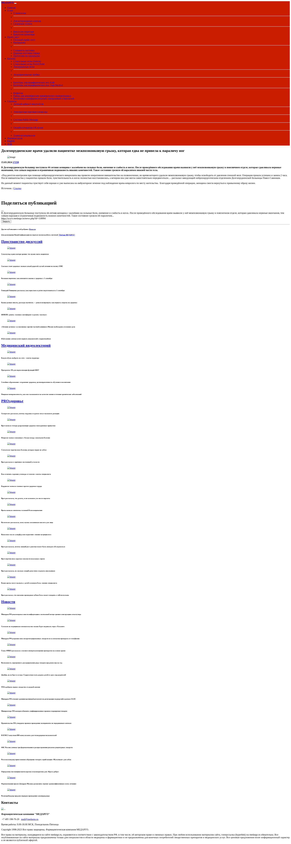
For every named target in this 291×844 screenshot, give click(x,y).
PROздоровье (12, 401)
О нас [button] (10, 10)
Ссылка (17, 188)
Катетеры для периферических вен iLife (34, 82)
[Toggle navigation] (15, 3)
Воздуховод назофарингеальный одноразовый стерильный (43, 98)
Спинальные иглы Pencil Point (28, 64)
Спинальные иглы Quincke (27, 61)
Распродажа (19, 42)
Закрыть (6, 221)
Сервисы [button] (12, 101)
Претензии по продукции (26, 56)
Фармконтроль (14, 138)
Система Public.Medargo (25, 119)
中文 (9, 143)
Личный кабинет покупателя (28, 104)
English (11, 141)
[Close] (2, 211)
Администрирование (24, 135)
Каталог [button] (11, 58)
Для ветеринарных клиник (27, 21)
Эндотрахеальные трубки (26, 74)
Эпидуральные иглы (24, 66)
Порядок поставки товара (26, 53)
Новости (32, 229)
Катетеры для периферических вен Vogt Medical (38, 85)
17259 (16, 162)
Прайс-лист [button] (13, 37)
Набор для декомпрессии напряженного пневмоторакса (42, 95)
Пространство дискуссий (21, 241)
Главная (11, 7)
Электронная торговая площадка (30, 112)
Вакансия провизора (24, 34)
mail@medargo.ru (29, 819)
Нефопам (18, 93)
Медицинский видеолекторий (26, 345)
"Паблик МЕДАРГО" (67, 235)
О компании (19, 13)
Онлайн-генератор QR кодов (28, 127)
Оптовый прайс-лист (24, 39)
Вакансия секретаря (23, 31)
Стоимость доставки (24, 50)
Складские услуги (22, 23)
